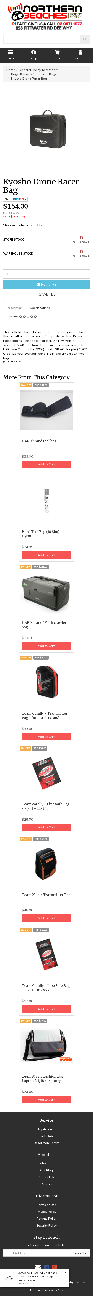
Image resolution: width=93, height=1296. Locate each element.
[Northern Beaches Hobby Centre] (46, 15)
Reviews (13, 317)
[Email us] (38, 1267)
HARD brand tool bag (39, 441)
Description (15, 308)
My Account (46, 1129)
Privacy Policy (46, 1212)
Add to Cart (46, 464)
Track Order (46, 1136)
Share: (9, 199)
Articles (46, 1184)
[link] (46, 1267)
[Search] (85, 39)
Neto (60, 1289)
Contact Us (46, 1177)
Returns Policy (46, 1219)
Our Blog (46, 1170)
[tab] (15, 307)
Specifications (40, 308)
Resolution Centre (46, 1143)
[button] (46, 294)
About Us (46, 1163)
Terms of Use (46, 1205)
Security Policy (46, 1225)
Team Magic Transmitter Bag (46, 895)
